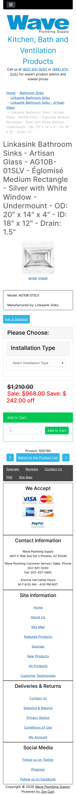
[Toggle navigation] (10, 5)
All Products (38, 666)
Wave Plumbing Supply (52, 787)
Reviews (32, 469)
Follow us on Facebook (38, 779)
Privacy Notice (38, 718)
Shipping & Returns (38, 708)
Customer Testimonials (38, 676)
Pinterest (38, 769)
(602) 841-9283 (34, 69)
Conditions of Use (38, 727)
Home (10, 93)
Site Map (25, 477)
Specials (12, 469)
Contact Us (53, 469)
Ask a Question (16, 319)
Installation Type (33, 348)
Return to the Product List (38, 457)
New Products (38, 656)
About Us (38, 617)
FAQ (9, 477)
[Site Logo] (38, 24)
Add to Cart (57, 430)
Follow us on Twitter (38, 760)
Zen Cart (48, 792)
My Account (38, 737)
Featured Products (38, 637)
